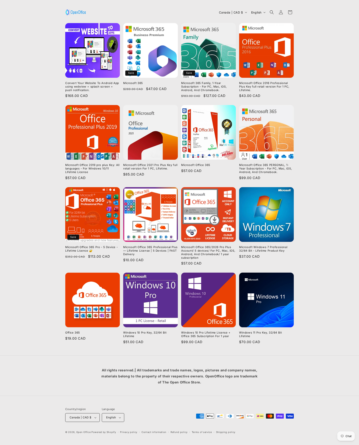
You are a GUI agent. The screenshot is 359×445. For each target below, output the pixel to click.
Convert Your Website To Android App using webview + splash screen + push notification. (92, 86)
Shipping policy (226, 432)
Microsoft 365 (133, 83)
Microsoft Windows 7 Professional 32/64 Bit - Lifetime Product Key (263, 248)
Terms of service (202, 432)
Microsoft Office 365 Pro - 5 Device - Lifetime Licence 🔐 (91, 248)
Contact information (153, 432)
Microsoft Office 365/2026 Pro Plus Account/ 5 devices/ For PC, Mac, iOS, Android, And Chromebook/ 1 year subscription (208, 252)
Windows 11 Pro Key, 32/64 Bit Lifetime (260, 334)
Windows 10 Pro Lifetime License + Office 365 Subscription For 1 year (206, 334)
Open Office (83, 432)
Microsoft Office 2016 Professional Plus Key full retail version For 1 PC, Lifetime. (264, 86)
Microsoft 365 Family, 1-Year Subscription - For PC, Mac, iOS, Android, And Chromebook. (204, 86)
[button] (271, 12)
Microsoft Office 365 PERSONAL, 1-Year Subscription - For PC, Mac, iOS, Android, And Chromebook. (265, 168)
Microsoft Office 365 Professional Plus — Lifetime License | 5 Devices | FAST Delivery (150, 250)
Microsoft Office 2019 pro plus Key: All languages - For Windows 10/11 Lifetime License (92, 168)
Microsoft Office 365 (195, 165)
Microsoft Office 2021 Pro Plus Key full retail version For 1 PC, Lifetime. (150, 166)
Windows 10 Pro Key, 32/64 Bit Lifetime (144, 334)
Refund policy (179, 432)
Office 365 (72, 332)
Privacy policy (128, 432)
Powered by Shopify (103, 432)
